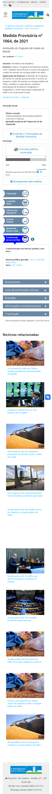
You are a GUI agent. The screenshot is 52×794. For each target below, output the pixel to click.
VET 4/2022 (19, 56)
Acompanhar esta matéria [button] (27, 181)
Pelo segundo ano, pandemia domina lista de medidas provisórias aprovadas (24, 494)
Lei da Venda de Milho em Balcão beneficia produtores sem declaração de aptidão (24, 371)
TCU (5, 5)
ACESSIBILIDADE (23, 2)
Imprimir (25, 97)
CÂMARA (42, 2)
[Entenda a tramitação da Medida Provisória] (32, 239)
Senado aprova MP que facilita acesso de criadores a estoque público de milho (24, 512)
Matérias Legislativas (34, 25)
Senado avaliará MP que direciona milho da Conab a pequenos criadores (24, 660)
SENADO (34, 2)
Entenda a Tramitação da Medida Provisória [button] (27, 135)
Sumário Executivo (11, 97)
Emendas (10, 298)
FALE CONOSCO (9, 2)
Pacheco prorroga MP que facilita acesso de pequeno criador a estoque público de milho (24, 703)
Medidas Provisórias (14, 28)
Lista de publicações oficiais (21, 290)
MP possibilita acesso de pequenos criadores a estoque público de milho (24, 743)
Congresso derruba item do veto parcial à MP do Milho (22, 411)
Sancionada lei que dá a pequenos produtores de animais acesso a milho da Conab (24, 454)
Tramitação (12, 314)
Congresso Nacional (14, 25)
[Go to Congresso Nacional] (27, 15)
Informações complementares (23, 306)
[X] (41, 172)
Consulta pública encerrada (28, 150)
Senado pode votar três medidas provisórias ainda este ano (22, 619)
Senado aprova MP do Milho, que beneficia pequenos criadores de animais (22, 579)
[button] (38, 172)
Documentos (12, 282)
